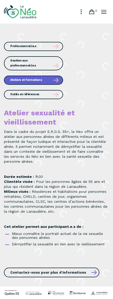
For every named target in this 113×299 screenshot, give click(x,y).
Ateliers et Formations (26, 80)
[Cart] (91, 12)
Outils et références (24, 94)
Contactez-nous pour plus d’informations (48, 272)
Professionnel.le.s (23, 46)
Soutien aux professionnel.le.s (23, 63)
